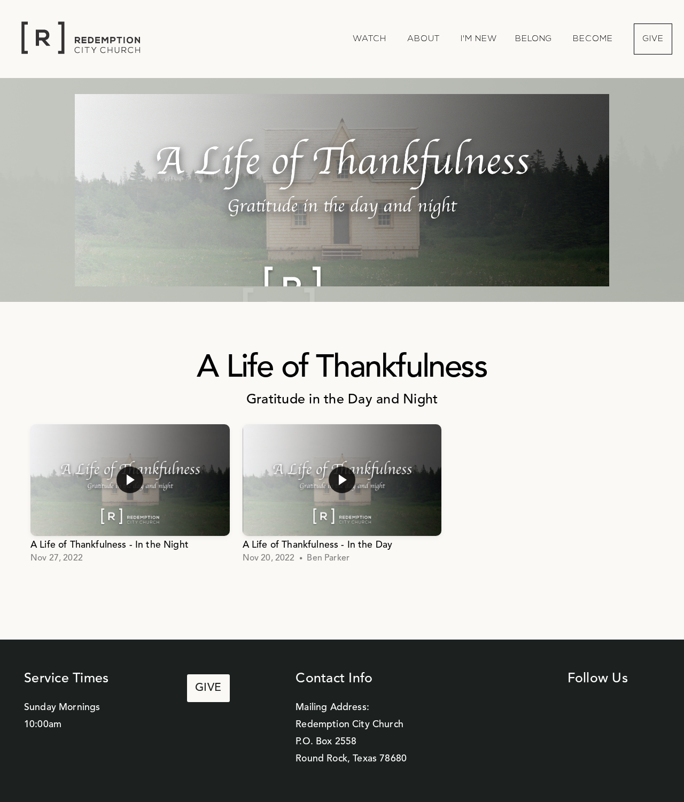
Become (594, 39)
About (424, 39)
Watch (371, 39)
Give (653, 39)
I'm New (479, 39)
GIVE (208, 688)
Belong (535, 39)
